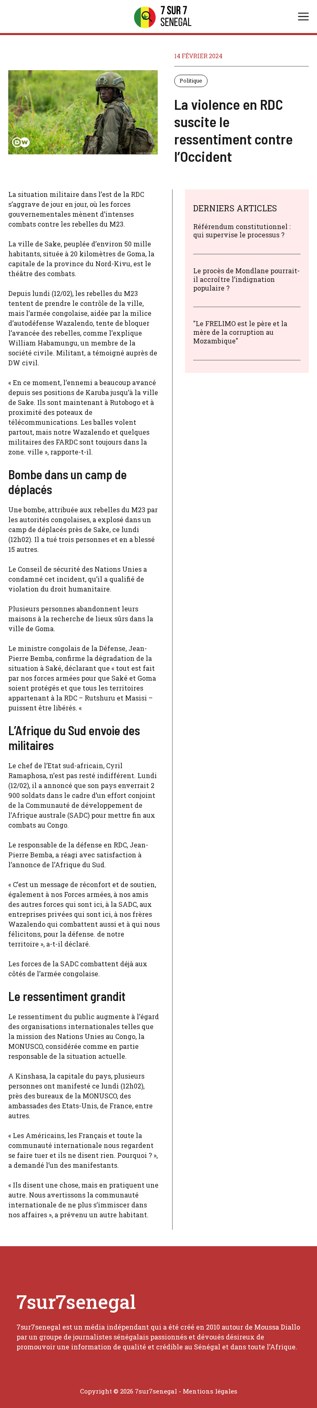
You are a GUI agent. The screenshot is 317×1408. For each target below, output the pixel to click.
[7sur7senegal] (162, 16)
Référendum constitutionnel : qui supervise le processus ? (242, 230)
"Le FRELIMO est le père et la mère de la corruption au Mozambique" (240, 332)
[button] (146, 16)
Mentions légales (210, 1391)
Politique (191, 80)
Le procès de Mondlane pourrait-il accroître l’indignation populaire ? (246, 279)
